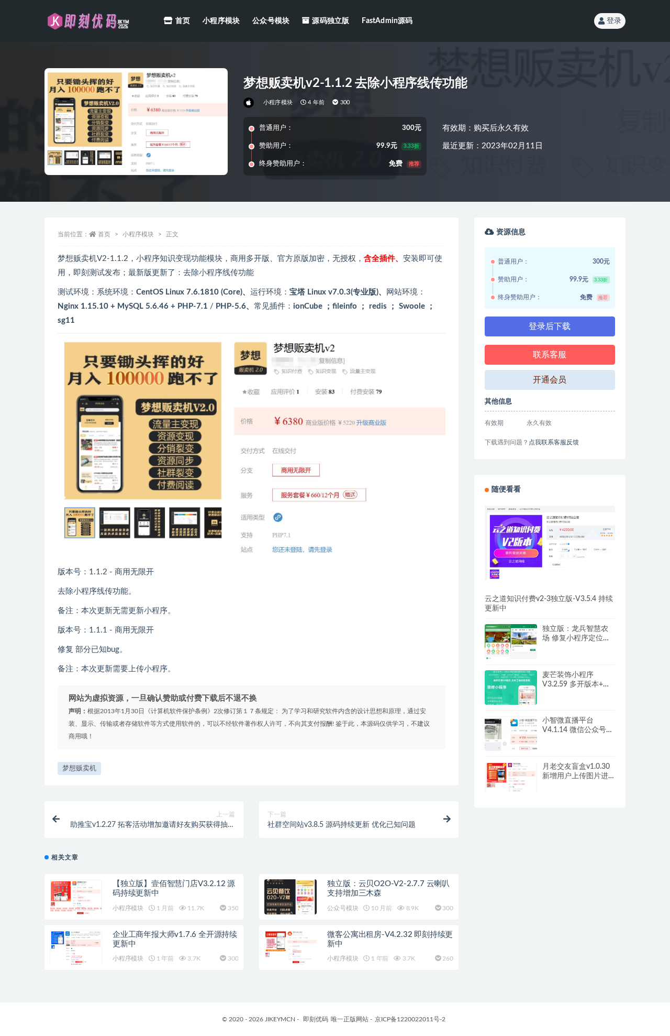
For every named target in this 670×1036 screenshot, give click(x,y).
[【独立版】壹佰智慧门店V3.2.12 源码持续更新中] (76, 896)
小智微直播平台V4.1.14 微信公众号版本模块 (577, 730)
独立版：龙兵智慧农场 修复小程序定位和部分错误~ (576, 638)
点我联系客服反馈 (554, 442)
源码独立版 (330, 21)
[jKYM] (249, 102)
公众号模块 (270, 21)
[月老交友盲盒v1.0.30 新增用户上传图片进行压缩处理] (511, 777)
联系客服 (549, 355)
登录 (614, 21)
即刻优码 (315, 1019)
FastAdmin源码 (387, 21)
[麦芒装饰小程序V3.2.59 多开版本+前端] (511, 696)
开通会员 (549, 380)
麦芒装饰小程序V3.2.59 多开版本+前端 (576, 684)
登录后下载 (550, 326)
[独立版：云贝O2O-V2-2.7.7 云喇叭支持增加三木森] (290, 896)
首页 (182, 21)
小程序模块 (221, 21)
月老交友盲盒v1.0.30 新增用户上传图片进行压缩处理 (576, 776)
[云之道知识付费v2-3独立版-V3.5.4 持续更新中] (550, 542)
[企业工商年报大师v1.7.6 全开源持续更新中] (76, 948)
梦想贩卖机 (79, 768)
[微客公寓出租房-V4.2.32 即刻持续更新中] (290, 947)
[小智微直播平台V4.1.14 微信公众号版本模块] (511, 742)
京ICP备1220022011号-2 (410, 1019)
